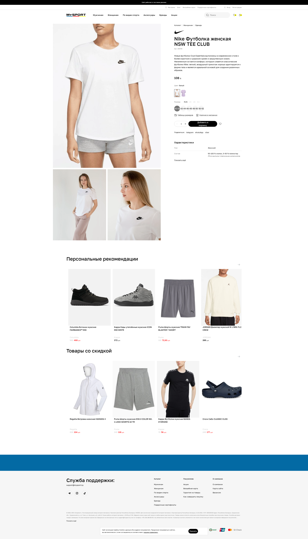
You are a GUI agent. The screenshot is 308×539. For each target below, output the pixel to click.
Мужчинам (98, 15)
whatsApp (199, 132)
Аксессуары (149, 15)
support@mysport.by (74, 485)
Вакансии (217, 493)
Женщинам (113, 15)
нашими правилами (151, 532)
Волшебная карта (189, 7)
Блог (179, 7)
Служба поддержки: (90, 480)
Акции (174, 15)
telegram (189, 132)
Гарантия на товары (191, 493)
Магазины (171, 7)
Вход (228, 7)
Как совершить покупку (193, 497)
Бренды (163, 15)
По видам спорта (131, 15)
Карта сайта (218, 488)
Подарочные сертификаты (206, 7)
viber (207, 132)
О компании (218, 484)
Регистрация (237, 7)
